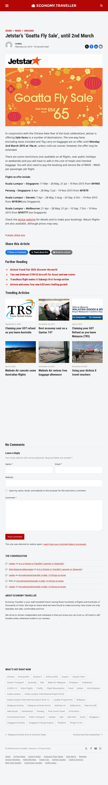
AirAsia (10, 676)
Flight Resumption (55, 688)
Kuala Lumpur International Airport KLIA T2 (28, 699)
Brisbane (73, 682)
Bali (42, 682)
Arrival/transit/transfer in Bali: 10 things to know (42, 575)
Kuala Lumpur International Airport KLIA (44, 693)
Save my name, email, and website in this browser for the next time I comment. (47, 490)
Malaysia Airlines (15, 705)
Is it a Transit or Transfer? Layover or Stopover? (41, 563)
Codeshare (87, 682)
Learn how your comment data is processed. (64, 544)
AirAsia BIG (23, 676)
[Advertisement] (56, 17)
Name (9, 464)
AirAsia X (37, 676)
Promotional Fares (16, 716)
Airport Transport (15, 682)
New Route (12, 711)
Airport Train (79, 676)
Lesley (18, 43)
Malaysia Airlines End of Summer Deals (25, 734)
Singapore (94, 716)
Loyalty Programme (63, 699)
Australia (32, 682)
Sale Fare (71, 716)
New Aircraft (91, 705)
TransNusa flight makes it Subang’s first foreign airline (39, 279)
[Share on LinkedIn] (96, 47)
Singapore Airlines (16, 722)
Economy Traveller (56, 6)
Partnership (27, 711)
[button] (6, 5)
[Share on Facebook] (92, 47)
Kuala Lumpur (14, 693)
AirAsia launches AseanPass (86, 734)
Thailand (61, 722)
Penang (40, 711)
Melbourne (75, 705)
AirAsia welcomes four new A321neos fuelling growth (39, 284)
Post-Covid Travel (56, 711)
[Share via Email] (101, 47)
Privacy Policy (44, 748)
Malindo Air (60, 705)
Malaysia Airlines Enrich (39, 705)
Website (9, 477)
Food (70, 688)
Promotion (74, 711)
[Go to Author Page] (8, 44)
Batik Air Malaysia (56, 682)
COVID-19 (12, 688)
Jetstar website (27, 219)
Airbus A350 (52, 676)
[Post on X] (87, 47)
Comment (11, 497)
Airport (65, 676)
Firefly (40, 688)
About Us (33, 748)
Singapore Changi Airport (41, 722)
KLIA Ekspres (93, 688)
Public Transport (37, 716)
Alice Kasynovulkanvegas (21, 569)
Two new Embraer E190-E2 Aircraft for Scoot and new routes (42, 274)
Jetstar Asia (19, 235)
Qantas (52, 716)
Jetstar (10, 235)
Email (58, 464)
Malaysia (80, 699)
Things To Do (76, 722)
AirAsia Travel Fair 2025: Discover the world (33, 269)
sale (61, 716)
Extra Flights (27, 688)
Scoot (82, 716)
